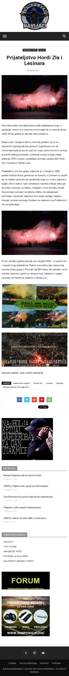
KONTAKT (44, 663)
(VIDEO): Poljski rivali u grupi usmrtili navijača (26, 486)
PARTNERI (56, 663)
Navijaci (59, 383)
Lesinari (49, 383)
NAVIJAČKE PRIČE (30, 50)
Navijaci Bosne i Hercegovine (16, 387)
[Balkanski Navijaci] (34, 16)
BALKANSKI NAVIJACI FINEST (19, 560)
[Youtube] (43, 653)
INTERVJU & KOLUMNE (16, 556)
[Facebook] (26, 653)
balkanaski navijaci (21, 383)
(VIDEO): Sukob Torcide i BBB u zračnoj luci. (25, 518)
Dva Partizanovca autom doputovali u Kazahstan (28, 496)
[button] (64, 36)
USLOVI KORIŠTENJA (28, 663)
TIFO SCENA (10, 546)
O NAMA (12, 663)
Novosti (42, 50)
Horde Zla (38, 383)
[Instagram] (34, 653)
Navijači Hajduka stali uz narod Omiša (22, 475)
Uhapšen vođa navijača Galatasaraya (22, 507)
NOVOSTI (8, 541)
